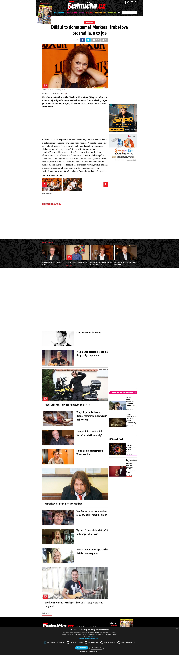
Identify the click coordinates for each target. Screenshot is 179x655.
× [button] (177, 629)
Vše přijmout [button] (81, 647)
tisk (105, 40)
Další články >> (47, 613)
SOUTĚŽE (93, 626)
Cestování (100, 13)
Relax (89, 13)
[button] (89, 639)
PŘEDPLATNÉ (80, 626)
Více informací (91, 636)
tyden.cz (129, 475)
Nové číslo (45, 3)
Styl (81, 13)
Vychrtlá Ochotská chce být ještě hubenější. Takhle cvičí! (92, 532)
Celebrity (59, 13)
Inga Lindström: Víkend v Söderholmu (131, 401)
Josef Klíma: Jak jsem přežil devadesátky (131, 419)
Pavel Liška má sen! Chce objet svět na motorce (68, 405)
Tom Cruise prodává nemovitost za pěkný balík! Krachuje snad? (91, 513)
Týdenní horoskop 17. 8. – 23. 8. (131, 447)
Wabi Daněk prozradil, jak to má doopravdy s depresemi (92, 354)
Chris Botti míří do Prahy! (88, 332)
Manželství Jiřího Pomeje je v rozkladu (64, 504)
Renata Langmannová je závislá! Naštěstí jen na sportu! (92, 551)
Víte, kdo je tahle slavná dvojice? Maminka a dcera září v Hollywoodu (91, 416)
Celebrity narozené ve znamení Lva (76, 262)
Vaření (112, 13)
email (97, 40)
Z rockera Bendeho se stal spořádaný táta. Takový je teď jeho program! (74, 605)
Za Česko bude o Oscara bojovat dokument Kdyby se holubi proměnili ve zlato (131, 466)
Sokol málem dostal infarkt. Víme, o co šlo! (89, 453)
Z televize (72, 13)
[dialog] (89, 641)
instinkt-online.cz (129, 453)
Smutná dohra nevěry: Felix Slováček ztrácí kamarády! (89, 433)
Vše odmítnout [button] (97, 647)
